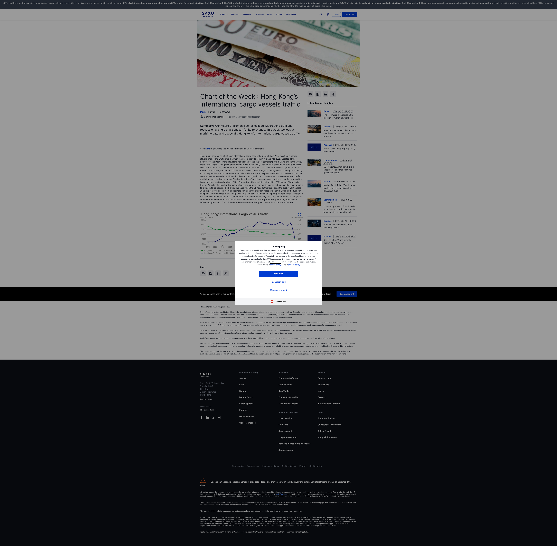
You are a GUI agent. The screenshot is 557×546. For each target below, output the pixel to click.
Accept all (279, 273)
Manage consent (278, 290)
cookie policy (275, 265)
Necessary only (278, 282)
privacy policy (294, 265)
